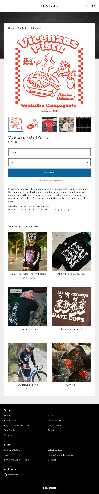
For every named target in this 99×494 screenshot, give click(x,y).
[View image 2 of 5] (32, 124)
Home (11, 28)
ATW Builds (49, 6)
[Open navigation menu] (6, 6)
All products (10, 420)
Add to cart (49, 172)
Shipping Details (12, 450)
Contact (52, 460)
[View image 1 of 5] (15, 124)
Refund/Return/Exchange (60, 455)
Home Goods (54, 425)
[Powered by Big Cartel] (49, 488)
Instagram (13, 474)
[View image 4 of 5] (66, 124)
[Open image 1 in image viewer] (49, 74)
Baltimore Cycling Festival (16, 460)
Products (22, 28)
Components (54, 420)
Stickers (8, 435)
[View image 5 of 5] (83, 124)
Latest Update (55, 450)
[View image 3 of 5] (49, 124)
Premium (52, 430)
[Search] (86, 6)
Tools (50, 415)
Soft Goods (36, 28)
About (7, 455)
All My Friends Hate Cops (16, 425)
